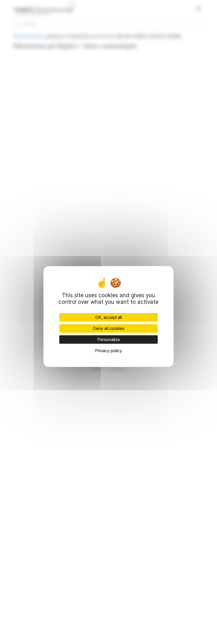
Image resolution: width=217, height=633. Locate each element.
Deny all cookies (108, 328)
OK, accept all (108, 317)
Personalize (108, 339)
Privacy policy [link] (108, 350)
